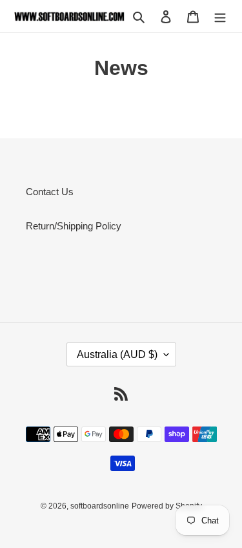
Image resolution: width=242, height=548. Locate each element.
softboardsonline (99, 506)
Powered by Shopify (167, 506)
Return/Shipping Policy (73, 225)
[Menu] (220, 16)
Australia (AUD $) (117, 354)
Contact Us (50, 191)
